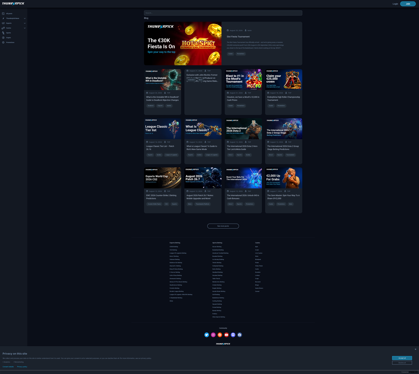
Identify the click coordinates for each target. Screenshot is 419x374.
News (200, 80)
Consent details (8, 367)
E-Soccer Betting (175, 272)
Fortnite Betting (174, 288)
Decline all (402, 363)
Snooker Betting (217, 275)
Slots (290, 204)
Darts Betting (216, 269)
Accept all (402, 358)
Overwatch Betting (175, 278)
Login (395, 4)
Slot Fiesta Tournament (238, 36)
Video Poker (259, 266)
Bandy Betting (216, 310)
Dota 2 (231, 155)
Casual (257, 291)
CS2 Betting (173, 250)
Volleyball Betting (217, 266)
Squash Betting (217, 304)
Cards (257, 269)
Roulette (257, 272)
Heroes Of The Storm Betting (178, 282)
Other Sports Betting (218, 317)
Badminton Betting (218, 298)
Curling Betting (217, 301)
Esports (160, 105)
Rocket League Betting (177, 291)
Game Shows (259, 288)
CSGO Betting (174, 246)
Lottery (257, 275)
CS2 (166, 204)
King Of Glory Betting (176, 269)
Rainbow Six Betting (176, 262)
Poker (257, 262)
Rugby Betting (216, 288)
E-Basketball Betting (176, 298)
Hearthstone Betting (176, 285)
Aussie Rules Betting (218, 291)
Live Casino (258, 253)
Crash (257, 250)
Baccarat (257, 282)
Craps (257, 278)
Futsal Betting (216, 307)
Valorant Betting (175, 259)
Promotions (240, 54)
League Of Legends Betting (178, 253)
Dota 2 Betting (174, 256)
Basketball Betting (218, 250)
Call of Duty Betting (176, 275)
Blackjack (258, 259)
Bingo (257, 285)
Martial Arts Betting (218, 282)
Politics (214, 314)
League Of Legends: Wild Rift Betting (181, 294)
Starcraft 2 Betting (175, 266)
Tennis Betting (216, 262)
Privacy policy (22, 367)
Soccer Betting (216, 246)
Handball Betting (217, 272)
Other (171, 301)
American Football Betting (220, 253)
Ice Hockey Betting (218, 259)
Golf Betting (216, 294)
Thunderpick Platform (202, 204)
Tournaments (290, 155)
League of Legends (171, 155)
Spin (256, 246)
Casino (230, 54)
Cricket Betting (217, 285)
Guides (169, 105)
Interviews (191, 80)
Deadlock (150, 105)
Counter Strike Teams (154, 204)
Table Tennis (216, 278)
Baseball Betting (217, 256)
